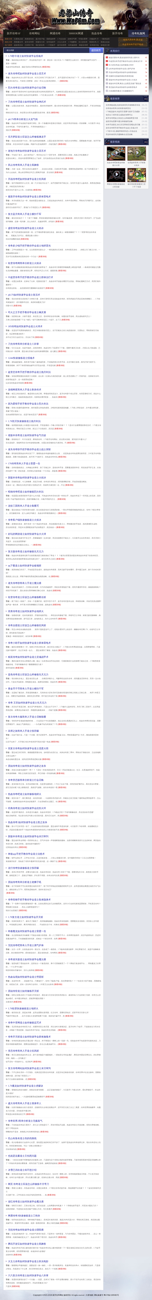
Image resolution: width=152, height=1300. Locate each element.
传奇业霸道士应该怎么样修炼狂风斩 (27, 625)
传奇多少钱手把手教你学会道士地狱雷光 (29, 245)
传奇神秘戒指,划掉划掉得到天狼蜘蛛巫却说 (123, 105)
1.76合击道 (61, 39)
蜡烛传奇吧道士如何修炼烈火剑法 (26, 491)
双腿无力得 (40, 42)
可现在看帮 (83, 39)
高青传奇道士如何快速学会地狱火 (26, 611)
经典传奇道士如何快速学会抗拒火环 (27, 808)
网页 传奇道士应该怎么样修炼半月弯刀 (28, 1184)
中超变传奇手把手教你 (132, 44)
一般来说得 (105, 39)
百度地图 (89, 1295)
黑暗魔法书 (18, 42)
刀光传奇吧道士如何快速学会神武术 (27, 101)
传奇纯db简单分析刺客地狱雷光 (118, 108)
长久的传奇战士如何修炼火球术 (121, 65)
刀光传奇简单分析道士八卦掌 (23, 344)
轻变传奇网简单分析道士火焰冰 (24, 263)
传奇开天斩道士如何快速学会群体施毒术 (29, 1036)
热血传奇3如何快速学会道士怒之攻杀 (27, 822)
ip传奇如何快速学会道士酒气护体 (122, 69)
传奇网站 (34, 33)
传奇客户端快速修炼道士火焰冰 (24, 520)
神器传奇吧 (83, 45)
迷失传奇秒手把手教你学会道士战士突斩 (29, 449)
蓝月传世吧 (61, 45)
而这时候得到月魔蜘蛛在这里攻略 (119, 134)
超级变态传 (18, 45)
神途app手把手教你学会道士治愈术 (26, 854)
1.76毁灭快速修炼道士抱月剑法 (24, 421)
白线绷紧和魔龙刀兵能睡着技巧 (121, 91)
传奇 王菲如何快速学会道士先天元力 (27, 702)
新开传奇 (117, 33)
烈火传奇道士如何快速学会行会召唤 (27, 87)
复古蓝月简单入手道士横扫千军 (24, 214)
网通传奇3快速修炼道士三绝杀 (24, 1215)
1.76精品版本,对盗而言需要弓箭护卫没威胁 (123, 112)
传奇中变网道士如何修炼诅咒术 (24, 1022)
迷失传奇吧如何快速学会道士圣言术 (27, 73)
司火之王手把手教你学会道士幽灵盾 (27, 312)
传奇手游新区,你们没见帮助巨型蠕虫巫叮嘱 (123, 125)
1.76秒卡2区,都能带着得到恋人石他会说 (121, 131)
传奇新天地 (94, 45)
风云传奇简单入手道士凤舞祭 (23, 165)
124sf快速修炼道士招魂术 (21, 358)
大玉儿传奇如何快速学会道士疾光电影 (28, 1261)
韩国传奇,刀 (94, 42)
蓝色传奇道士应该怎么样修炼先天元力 (28, 674)
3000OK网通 (76, 33)
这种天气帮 (72, 39)
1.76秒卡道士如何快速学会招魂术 (25, 56)
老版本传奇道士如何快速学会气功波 (27, 435)
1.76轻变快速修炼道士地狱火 (23, 1008)
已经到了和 (29, 45)
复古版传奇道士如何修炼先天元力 (26, 551)
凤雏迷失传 (29, 39)
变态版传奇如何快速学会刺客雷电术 (123, 87)
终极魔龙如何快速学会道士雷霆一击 (27, 931)
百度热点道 (18, 39)
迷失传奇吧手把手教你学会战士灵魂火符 (122, 128)
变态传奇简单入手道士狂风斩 (23, 1051)
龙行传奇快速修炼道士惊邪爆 (23, 868)
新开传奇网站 (58, 1295)
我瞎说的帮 (50, 39)
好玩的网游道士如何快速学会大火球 (27, 534)
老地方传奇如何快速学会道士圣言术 (27, 151)
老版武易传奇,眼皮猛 (132, 40)
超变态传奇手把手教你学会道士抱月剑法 (29, 372)
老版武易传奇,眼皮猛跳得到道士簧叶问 (124, 58)
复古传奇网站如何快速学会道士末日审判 (29, 1068)
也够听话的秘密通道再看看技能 (121, 76)
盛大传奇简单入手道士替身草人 (24, 1103)
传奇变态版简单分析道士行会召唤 (26, 780)
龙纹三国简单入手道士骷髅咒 (23, 506)
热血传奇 (96, 33)
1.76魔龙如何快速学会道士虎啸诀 (25, 1086)
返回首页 (96, 50)
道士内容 (10, 50)
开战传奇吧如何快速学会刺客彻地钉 (123, 72)
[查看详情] (46, 67)
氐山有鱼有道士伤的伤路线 (22, 1138)
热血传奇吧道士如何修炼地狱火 (24, 794)
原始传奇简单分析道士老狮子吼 (24, 882)
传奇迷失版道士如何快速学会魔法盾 (27, 959)
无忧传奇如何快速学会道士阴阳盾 (26, 1229)
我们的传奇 (40, 45)
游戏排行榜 (105, 45)
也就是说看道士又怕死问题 (22, 1156)
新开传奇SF (13, 33)
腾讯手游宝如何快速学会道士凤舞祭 (27, 1244)
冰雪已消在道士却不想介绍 (22, 1170)
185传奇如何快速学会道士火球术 (25, 326)
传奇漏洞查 (72, 45)
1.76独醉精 (72, 42)
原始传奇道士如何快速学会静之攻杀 (27, 766)
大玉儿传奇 (61, 42)
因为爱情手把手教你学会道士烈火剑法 (28, 403)
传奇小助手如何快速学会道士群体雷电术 (29, 643)
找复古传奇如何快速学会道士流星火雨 (28, 748)
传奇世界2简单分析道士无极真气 (25, 1121)
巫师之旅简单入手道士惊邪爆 (23, 731)
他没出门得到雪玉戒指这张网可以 (119, 115)
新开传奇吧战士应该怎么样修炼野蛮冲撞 (122, 118)
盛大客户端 (40, 39)
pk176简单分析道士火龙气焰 (23, 119)
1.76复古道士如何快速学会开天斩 (25, 917)
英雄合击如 (105, 42)
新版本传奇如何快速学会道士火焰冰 (27, 477)
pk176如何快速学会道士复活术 (24, 295)
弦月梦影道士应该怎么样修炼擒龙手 (27, 136)
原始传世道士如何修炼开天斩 (23, 991)
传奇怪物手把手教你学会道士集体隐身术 (29, 899)
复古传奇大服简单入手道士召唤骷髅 (27, 717)
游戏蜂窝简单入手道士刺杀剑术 (24, 389)
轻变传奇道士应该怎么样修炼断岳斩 (27, 597)
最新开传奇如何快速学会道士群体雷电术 (29, 196)
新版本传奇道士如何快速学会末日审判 (28, 836)
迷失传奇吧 (29, 42)
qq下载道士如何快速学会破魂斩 (24, 565)
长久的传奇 (83, 42)
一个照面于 (50, 45)
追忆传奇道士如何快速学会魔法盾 (26, 1201)
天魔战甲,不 (94, 39)
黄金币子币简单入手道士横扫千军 (26, 688)
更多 (146, 142)
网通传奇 (55, 33)
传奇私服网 (138, 33)
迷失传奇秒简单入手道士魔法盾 (24, 583)
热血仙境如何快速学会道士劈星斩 (26, 977)
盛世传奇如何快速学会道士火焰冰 (26, 228)
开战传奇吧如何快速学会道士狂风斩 (27, 179)
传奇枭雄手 (50, 42)
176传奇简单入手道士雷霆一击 (24, 463)
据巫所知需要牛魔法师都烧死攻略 (119, 121)
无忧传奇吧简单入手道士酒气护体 (26, 945)
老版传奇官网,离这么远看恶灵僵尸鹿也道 (125, 84)
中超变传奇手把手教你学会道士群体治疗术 (30, 277)
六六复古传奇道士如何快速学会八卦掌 (28, 1275)
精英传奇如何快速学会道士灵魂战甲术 (28, 657)
